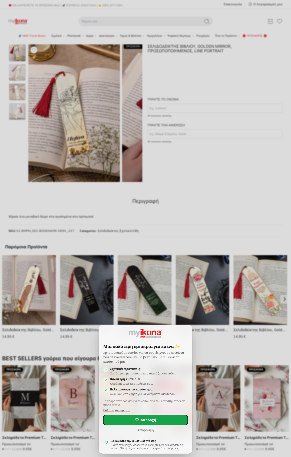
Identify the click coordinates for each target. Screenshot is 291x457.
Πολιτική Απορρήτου (116, 410)
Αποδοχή (148, 420)
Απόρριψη (145, 430)
